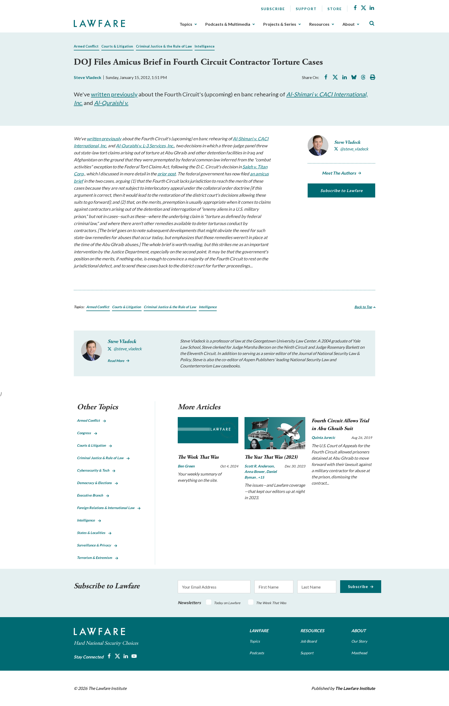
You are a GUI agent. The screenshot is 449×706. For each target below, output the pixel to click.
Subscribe (273, 8)
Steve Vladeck (87, 77)
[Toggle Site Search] (371, 24)
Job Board (308, 641)
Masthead (359, 653)
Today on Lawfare (227, 603)
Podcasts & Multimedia (227, 24)
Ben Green (186, 466)
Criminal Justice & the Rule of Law (164, 46)
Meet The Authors (339, 172)
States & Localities (92, 533)
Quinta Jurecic (323, 437)
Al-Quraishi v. (111, 102)
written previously (114, 94)
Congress (85, 433)
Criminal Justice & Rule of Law (102, 458)
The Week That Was (198, 457)
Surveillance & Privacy (95, 545)
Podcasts (256, 653)
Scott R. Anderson (259, 466)
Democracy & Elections (96, 483)
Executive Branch (91, 495)
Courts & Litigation (117, 46)
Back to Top (363, 307)
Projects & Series (279, 24)
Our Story (359, 641)
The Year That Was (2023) (271, 457)
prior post (166, 173)
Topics (186, 24)
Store (334, 8)
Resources (319, 24)
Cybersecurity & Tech (94, 470)
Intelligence (205, 46)
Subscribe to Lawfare (341, 190)
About (348, 24)
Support (306, 8)
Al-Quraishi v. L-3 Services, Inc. (145, 145)
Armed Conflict (86, 46)
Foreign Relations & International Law (107, 508)
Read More (116, 361)
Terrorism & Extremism (96, 558)
